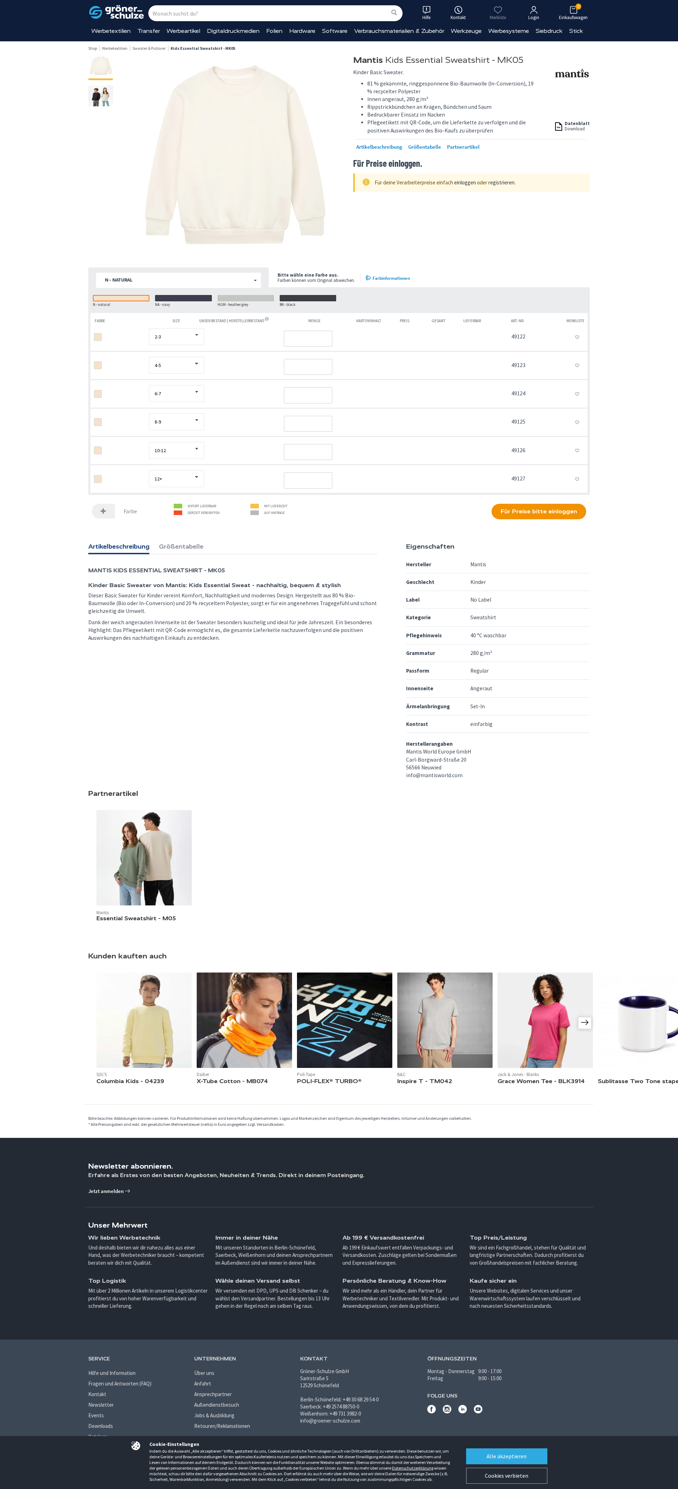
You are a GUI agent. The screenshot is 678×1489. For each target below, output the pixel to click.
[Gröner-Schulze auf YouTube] (478, 1411)
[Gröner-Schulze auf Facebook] (431, 1411)
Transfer (148, 31)
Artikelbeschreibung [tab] (118, 546)
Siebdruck (549, 31)
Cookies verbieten (506, 1475)
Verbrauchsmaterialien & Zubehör (399, 31)
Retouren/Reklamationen (222, 1426)
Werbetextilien (111, 31)
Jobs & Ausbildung (214, 1415)
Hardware (302, 31)
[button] (178, 280)
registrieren (501, 182)
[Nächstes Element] (584, 1023)
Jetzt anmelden (106, 1191)
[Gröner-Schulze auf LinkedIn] (462, 1411)
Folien (274, 31)
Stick (576, 31)
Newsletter (101, 1404)
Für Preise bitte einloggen (539, 511)
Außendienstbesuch (216, 1404)
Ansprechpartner (213, 1394)
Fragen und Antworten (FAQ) (119, 1383)
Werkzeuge (466, 31)
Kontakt (97, 1394)
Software (334, 31)
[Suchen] (394, 12)
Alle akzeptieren (507, 1456)
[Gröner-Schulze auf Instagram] (447, 1411)
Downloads (100, 1426)
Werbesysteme (508, 31)
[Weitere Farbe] (103, 511)
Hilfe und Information (112, 1373)
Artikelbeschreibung (379, 147)
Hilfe (426, 17)
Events (96, 1415)
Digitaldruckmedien (233, 31)
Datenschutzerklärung (412, 1468)
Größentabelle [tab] (181, 546)
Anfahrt (202, 1383)
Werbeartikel (183, 31)
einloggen (465, 182)
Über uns (204, 1373)
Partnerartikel (463, 147)
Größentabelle (424, 147)
